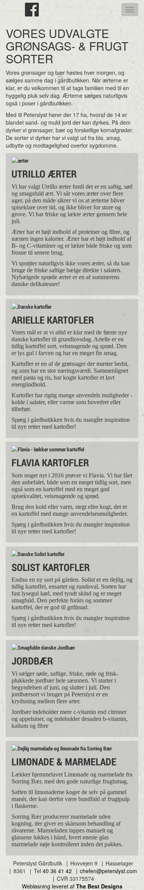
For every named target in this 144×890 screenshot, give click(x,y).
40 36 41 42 (57, 871)
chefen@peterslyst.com (108, 871)
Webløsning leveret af (72, 886)
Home (12, 10)
